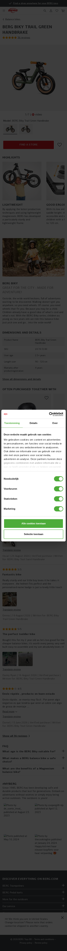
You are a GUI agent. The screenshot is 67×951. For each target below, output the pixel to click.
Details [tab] (34, 423)
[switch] (58, 488)
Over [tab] (55, 423)
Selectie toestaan (33, 534)
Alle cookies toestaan (33, 523)
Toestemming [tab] (12, 423)
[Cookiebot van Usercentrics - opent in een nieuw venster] (49, 414)
